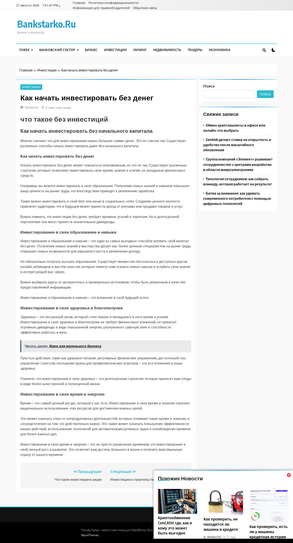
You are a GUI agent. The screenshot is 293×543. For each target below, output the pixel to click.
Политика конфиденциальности (113, 3)
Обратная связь (145, 8)
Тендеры (195, 50)
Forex (24, 50)
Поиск (209, 85)
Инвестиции (115, 50)
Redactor (32, 107)
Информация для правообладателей (101, 8)
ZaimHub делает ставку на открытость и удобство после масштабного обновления (237, 144)
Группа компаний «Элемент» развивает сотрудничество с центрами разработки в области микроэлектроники (238, 164)
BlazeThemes (90, 535)
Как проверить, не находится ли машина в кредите (221, 524)
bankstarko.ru (46, 24)
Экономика (219, 50)
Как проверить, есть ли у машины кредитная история (268, 531)
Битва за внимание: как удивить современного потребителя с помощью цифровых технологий (237, 198)
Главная (79, 3)
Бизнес (91, 50)
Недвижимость (167, 50)
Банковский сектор (57, 50)
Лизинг (140, 50)
